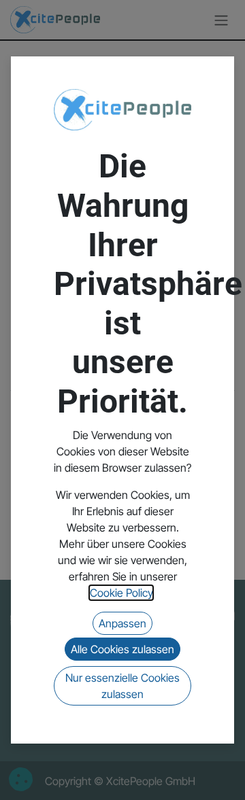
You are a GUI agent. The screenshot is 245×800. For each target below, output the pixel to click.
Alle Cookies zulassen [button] (122, 649)
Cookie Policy (121, 592)
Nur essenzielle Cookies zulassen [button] (122, 686)
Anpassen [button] (122, 623)
